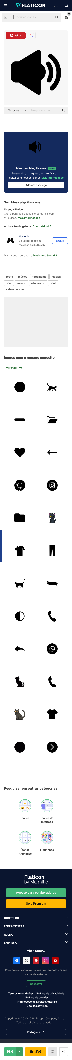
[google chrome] (19, 485)
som (9, 283)
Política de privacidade (50, 993)
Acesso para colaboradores (36, 892)
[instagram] (52, 485)
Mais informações (52, 177)
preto (9, 276)
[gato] (52, 387)
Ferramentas (14, 926)
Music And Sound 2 (45, 255)
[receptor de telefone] (52, 616)
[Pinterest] (36, 960)
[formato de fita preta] (52, 583)
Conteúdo (11, 918)
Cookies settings (37, 1005)
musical (56, 276)
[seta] (52, 452)
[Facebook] (16, 960)
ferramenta (39, 276)
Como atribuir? (42, 226)
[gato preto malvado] (19, 681)
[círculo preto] (19, 387)
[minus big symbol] (19, 420)
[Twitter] (26, 960)
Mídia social (36, 950)
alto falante (38, 283)
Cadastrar (36, 983)
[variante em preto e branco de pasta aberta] (52, 420)
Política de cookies (37, 997)
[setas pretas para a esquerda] (19, 649)
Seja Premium (36, 903)
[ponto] (19, 747)
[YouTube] (55, 960)
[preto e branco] (19, 616)
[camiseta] (19, 550)
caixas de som (15, 289)
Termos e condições (21, 993)
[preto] (52, 550)
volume (21, 283)
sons (53, 283)
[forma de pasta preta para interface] (19, 518)
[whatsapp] (52, 649)
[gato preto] (52, 518)
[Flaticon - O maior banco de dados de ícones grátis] (31, 5)
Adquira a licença (36, 185)
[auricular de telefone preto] (52, 681)
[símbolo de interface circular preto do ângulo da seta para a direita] (52, 747)
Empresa (10, 942)
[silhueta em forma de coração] (19, 452)
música (22, 276)
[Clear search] (48, 17)
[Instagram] (45, 960)
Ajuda (8, 934)
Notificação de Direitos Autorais (37, 1001)
